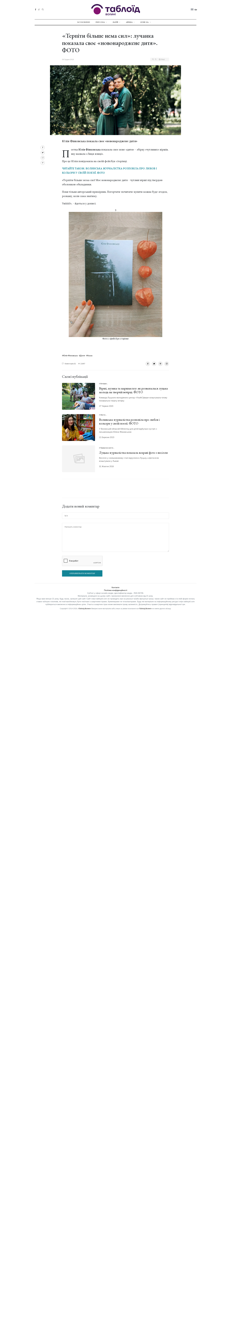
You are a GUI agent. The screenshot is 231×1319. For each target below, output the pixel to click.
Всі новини (83, 22)
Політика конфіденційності (115, 590)
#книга (89, 355)
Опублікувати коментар (82, 573)
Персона (100, 22)
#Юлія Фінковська (70, 355)
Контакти (115, 587)
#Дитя (82, 355)
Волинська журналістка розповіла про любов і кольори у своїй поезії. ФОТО (129, 421)
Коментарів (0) (70, 364)
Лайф (115, 22)
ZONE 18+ (144, 22)
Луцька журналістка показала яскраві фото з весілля (133, 452)
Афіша (129, 22)
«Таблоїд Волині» (84, 609)
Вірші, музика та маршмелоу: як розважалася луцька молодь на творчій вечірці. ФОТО (133, 390)
